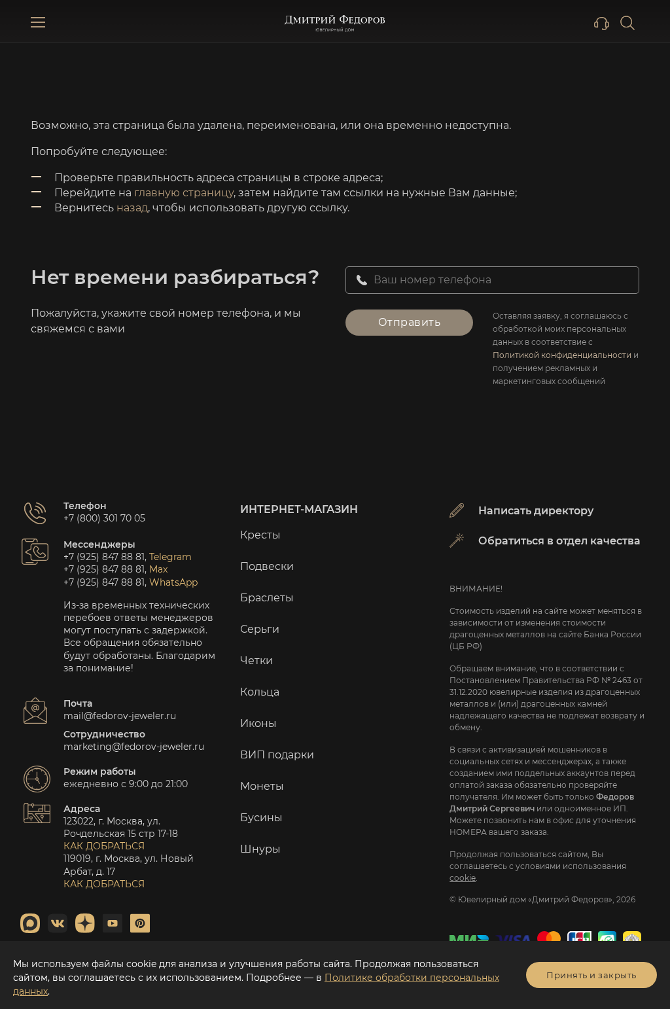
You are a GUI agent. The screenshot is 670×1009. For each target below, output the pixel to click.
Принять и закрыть (591, 975)
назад (132, 208)
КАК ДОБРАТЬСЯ (104, 846)
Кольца (259, 692)
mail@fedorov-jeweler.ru (119, 716)
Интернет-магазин (299, 509)
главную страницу (184, 192)
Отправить (409, 322)
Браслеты (267, 598)
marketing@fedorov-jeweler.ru (133, 746)
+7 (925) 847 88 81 (104, 557)
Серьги (259, 629)
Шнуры (260, 849)
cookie (463, 878)
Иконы (258, 723)
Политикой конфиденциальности (562, 355)
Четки (256, 660)
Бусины (261, 817)
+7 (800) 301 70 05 (104, 518)
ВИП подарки (277, 755)
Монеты (262, 786)
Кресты (260, 535)
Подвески (267, 566)
